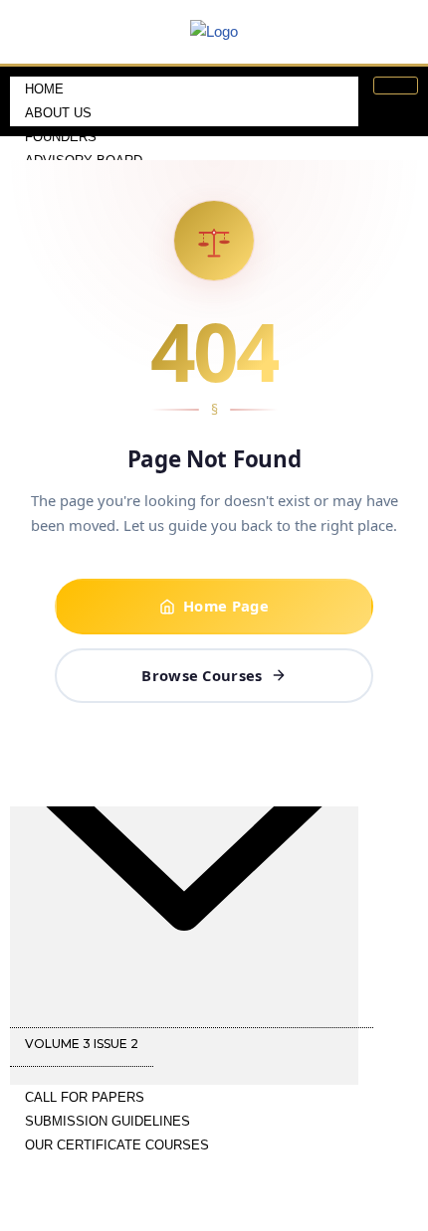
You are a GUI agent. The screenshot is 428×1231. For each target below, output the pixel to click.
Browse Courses (201, 675)
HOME (44, 89)
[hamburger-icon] (395, 85)
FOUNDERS (61, 136)
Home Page (226, 606)
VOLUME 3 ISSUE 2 (81, 1043)
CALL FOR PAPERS (84, 1097)
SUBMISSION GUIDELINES (107, 1121)
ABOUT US (58, 112)
